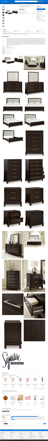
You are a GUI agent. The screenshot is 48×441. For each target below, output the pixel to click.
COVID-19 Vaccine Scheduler (23, 433)
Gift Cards (11, 437)
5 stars (10, 416)
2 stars (10, 418)
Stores (11, 434)
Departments (3, 3)
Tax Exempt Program (22, 438)
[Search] (38, 1)
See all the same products (43, 406)
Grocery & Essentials (12, 3)
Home (2, 4)
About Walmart (2, 433)
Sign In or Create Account (17, 430)
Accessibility (21, 436)
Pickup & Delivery (17, 3)
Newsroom (2, 435)
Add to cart (41, 9)
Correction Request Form (6, 411)
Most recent (6, 423)
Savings (8, 3)
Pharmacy (20, 3)
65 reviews (24, 7)
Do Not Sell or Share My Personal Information (36, 440)
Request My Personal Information (32, 436)
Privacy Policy (30, 434)
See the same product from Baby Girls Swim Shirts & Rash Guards (39, 388)
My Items (25, 3)
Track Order (28, 430)
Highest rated (10, 423)
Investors (1, 436)
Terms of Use (30, 433)
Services (6, 3)
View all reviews (4, 421)
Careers (23, 3)
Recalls (20, 435)
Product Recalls (21, 437)
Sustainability (2, 437)
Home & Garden (5, 4)
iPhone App (40, 433)
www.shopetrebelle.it (26, 12)
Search (44, 423)
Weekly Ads (32, 430)
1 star (10, 419)
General (7, 4)
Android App (40, 434)
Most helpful (14, 423)
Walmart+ (11, 436)
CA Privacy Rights (31, 435)
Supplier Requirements (3, 438)
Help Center (23, 430)
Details (42, 19)
